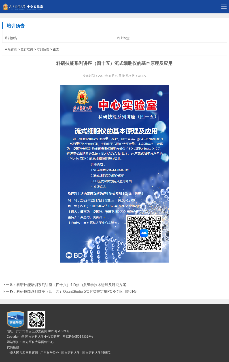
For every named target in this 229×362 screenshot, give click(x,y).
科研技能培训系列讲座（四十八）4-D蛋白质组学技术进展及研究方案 (71, 285)
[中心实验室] (114, 6)
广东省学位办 (49, 352)
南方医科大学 (70, 352)
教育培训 (27, 49)
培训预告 (11, 38)
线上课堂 (123, 38)
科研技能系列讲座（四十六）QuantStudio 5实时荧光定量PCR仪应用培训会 (77, 291)
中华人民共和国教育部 (22, 352)
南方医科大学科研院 (96, 352)
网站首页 (10, 49)
